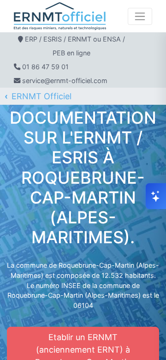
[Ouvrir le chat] (156, 196)
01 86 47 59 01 (45, 67)
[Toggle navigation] (140, 16)
